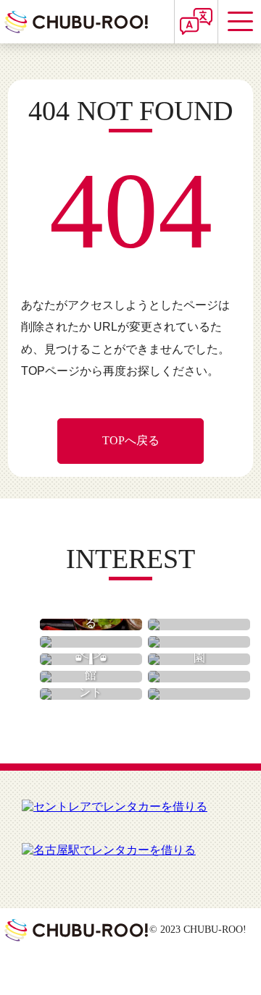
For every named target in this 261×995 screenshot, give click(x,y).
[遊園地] (91, 659)
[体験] (199, 676)
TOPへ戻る (131, 440)
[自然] (199, 642)
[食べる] (91, 624)
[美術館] (91, 676)
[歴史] (91, 642)
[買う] (199, 624)
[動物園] (199, 659)
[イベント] (91, 694)
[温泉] (199, 694)
